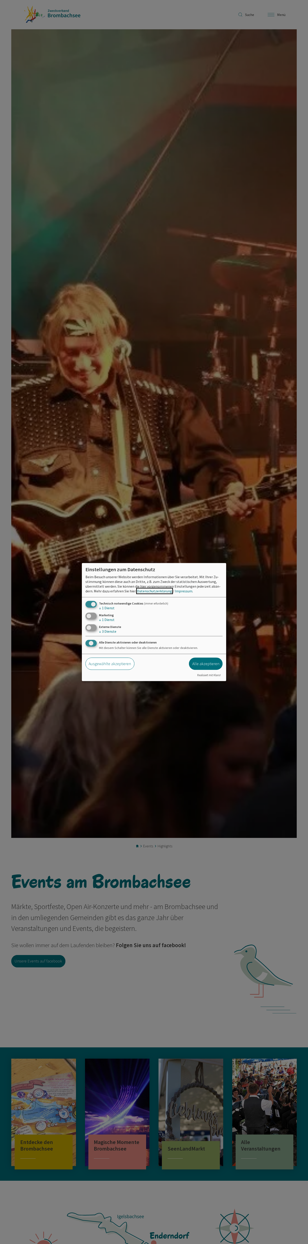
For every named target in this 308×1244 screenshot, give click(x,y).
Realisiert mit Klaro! (209, 675)
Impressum (183, 591)
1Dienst (107, 607)
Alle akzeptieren (205, 663)
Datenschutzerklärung (154, 591)
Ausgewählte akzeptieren (110, 663)
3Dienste (107, 631)
